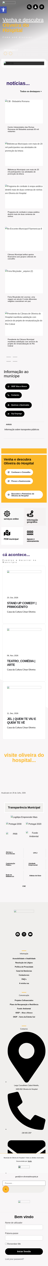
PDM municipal (11, 539)
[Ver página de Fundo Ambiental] (34, 834)
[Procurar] (6, 1189)
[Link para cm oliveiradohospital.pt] (9, 6)
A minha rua (24, 983)
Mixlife (30, 1161)
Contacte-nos (24, 975)
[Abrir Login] (35, 6)
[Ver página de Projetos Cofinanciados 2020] (34, 824)
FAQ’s (24, 979)
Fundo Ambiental (24, 1009)
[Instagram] (24, 934)
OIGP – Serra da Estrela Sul (24, 1017)
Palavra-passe (11, 1233)
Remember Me (14, 1244)
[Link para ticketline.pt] (24, 630)
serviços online (11, 519)
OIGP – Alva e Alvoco (24, 1013)
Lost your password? (14, 1259)
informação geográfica (32, 521)
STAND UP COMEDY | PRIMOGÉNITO (21, 605)
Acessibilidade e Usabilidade (24, 959)
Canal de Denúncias (24, 971)
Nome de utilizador (13, 1223)
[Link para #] (8, 63)
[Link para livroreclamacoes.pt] (24, 1168)
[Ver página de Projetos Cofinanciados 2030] (14, 824)
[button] (3, 9)
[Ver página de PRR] (14, 834)
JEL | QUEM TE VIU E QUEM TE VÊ (21, 720)
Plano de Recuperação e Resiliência (24, 1004)
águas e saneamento (33, 540)
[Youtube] (30, 934)
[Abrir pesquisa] (29, 6)
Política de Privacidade (24, 967)
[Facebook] (17, 934)
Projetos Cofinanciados (24, 1000)
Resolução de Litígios (24, 963)
